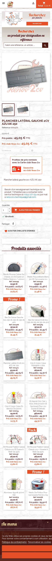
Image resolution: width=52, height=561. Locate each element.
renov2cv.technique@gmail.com (21, 197)
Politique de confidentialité (14, 542)
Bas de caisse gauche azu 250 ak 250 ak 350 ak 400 (14, 319)
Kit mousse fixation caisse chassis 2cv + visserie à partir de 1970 (38, 449)
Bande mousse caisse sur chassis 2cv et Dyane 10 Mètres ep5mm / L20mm (13, 276)
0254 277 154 (30, 194)
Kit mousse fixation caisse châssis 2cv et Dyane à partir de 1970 (14, 449)
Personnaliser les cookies (39, 542)
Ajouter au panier (27, 209)
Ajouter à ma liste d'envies (19, 231)
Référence (6, 128)
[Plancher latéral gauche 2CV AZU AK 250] (10, 4)
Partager (13, 223)
